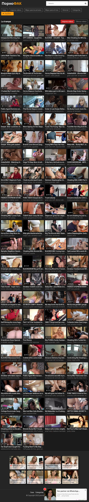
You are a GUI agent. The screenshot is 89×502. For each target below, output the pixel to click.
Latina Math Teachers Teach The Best (11, 56)
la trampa (14, 40)
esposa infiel (27, 40)
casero (3, 76)
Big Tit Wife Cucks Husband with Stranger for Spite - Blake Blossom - (55, 340)
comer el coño (56, 271)
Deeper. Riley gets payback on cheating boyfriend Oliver (11, 144)
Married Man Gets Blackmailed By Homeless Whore (33, 411)
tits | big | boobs (12, 253)
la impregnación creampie (40, 200)
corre (3, 324)
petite (47, 289)
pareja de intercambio (17, 307)
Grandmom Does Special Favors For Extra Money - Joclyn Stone (11, 340)
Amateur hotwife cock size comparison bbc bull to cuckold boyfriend (33, 287)
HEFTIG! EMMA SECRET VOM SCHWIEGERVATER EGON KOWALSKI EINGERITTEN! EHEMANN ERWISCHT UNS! (77, 411)
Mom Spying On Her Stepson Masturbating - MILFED (33, 127)
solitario (83, 200)
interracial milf (50, 360)
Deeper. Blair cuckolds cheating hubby (11, 127)
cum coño (13, 164)
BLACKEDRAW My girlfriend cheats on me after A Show (33, 269)
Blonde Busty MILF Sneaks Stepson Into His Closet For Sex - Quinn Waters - (33, 429)
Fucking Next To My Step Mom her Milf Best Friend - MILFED (33, 447)
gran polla (32, 378)
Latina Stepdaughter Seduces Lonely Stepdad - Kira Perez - (77, 233)
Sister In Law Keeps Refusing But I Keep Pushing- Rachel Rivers (55, 109)
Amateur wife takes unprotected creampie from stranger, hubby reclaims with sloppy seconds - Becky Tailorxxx (11, 376)
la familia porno (58, 111)
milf (68, 147)
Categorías (76, 10)
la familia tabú (64, 307)
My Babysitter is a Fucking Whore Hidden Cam (55, 411)
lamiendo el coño (58, 253)
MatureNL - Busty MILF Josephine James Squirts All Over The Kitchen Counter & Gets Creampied (77, 144)
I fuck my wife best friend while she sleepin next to (33, 180)
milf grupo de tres (29, 76)
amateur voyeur (29, 396)
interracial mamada (30, 271)
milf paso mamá (29, 164)
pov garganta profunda (75, 93)
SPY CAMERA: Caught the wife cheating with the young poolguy (33, 38)
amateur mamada (52, 307)
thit (29, 360)
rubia (3, 147)
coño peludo (55, 76)
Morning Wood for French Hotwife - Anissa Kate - (55, 269)
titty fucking (38, 431)
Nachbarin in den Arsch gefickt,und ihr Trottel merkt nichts (55, 56)
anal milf (36, 40)
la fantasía (77, 111)
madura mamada (73, 253)
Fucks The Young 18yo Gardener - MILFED (55, 127)
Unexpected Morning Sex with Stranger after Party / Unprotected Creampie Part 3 (11, 38)
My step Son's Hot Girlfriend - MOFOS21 (55, 304)
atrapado (57, 129)
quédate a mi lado (10, 93)
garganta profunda (35, 218)
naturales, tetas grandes (14, 289)
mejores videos (15, 10)
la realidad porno (62, 164)
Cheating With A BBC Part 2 (77, 180)
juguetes (35, 147)
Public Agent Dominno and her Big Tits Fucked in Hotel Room (11, 109)
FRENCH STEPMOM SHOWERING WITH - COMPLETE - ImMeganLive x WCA (11, 198)
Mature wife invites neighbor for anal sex (55, 429)
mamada (4, 271)
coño (58, 342)
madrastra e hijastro (16, 182)
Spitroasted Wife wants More (77, 251)
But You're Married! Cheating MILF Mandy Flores (77, 429)
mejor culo (27, 235)
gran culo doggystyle (37, 307)
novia (3, 289)
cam (11, 431)
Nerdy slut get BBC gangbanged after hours (77, 304)
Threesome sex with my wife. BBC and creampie (55, 376)
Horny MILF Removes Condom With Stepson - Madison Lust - (77, 376)
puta (46, 413)
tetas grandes (76, 147)
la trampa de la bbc (80, 182)
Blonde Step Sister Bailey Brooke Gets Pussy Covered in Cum (77, 91)
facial (25, 218)
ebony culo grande (62, 200)
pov (2, 93)
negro (3, 396)
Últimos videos (81, 21)
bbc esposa (27, 289)
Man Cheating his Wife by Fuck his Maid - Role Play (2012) (77, 38)
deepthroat (5, 164)
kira (74, 235)
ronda (9, 76)
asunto (10, 58)
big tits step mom (80, 378)
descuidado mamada (34, 111)
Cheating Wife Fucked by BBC (77, 340)
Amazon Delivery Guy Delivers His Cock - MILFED (55, 358)
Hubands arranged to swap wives (11, 304)
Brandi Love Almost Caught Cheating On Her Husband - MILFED (33, 144)
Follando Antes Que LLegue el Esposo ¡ (77, 322)
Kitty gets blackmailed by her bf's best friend (33, 233)
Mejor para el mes (51, 10)
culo (30, 58)
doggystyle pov (6, 111)
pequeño (48, 111)
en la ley (78, 413)
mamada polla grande (9, 360)
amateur (70, 271)
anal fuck (48, 431)
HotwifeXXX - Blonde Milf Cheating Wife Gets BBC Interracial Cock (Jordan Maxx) (77, 73)
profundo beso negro (13, 147)
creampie (48, 58)
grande (47, 271)
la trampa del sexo (74, 129)
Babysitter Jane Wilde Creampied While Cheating (55, 287)
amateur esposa (19, 111)
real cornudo (65, 378)
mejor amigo (27, 182)
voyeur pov (40, 164)
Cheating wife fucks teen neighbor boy (77, 56)
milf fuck (26, 253)
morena (70, 378)
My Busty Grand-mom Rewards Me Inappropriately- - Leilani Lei (77, 109)
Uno (9, 271)
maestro (4, 58)
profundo (16, 129)
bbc (55, 93)
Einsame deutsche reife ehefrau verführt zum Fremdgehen (77, 198)
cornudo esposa (62, 396)
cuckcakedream (76, 164)
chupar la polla (72, 307)
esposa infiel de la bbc (37, 324)
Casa (4, 10)
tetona (69, 111)
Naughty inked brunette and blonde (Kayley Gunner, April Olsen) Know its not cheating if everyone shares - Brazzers (33, 56)
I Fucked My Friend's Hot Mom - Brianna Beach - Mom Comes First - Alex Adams (11, 91)
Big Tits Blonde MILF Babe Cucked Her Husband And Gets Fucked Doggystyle (55, 233)
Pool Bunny (27, 340)
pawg (13, 218)
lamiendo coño (50, 396)
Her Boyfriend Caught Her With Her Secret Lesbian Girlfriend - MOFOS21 (11, 447)
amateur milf (6, 218)
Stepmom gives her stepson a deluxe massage (55, 216)
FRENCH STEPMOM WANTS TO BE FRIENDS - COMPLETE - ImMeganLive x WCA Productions (77, 287)
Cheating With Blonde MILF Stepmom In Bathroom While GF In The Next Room (33, 251)
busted (51, 413)
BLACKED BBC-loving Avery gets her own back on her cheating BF (55, 251)
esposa (70, 182)
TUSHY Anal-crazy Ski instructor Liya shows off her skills (33, 216)
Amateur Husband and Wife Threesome (77, 269)
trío (68, 164)
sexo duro (26, 200)
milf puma (27, 93)
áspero (47, 76)
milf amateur (6, 40)
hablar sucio (14, 200)
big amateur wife (41, 396)
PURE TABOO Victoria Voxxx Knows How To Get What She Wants (77, 393)
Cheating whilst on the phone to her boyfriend (11, 429)
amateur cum (36, 235)
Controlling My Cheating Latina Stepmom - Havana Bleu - (77, 358)
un (68, 218)
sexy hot (21, 449)
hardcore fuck (50, 164)
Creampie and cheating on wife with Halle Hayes (11, 269)
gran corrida (41, 449)
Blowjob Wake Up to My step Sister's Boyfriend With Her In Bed (11, 73)
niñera (52, 289)
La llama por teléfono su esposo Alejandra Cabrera (33, 393)
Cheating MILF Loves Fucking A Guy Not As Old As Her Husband (11, 216)
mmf (76, 271)
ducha (32, 253)
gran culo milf (72, 76)
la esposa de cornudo (53, 378)
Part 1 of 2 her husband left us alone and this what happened (33, 322)
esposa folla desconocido (10, 378)
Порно (8, 3)
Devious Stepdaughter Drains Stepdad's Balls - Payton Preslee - (55, 180)
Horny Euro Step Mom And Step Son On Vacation (11, 233)
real (68, 324)
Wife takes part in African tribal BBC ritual (55, 91)
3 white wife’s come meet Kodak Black (33, 358)
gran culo (40, 76)
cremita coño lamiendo (75, 396)
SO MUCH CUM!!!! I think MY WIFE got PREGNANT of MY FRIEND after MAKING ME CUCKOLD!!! (33, 304)
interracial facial (7, 129)
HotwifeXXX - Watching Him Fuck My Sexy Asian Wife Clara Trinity (11, 162)
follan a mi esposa (79, 342)
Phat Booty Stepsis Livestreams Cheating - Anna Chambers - (33, 109)
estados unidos (76, 324)
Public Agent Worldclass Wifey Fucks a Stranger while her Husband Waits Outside (33, 376)
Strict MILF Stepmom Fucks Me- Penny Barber (11, 180)
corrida (25, 58)
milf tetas (48, 235)
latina (25, 360)
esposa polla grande (52, 324)
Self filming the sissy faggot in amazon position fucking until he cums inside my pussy (11, 322)
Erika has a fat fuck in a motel (55, 162)
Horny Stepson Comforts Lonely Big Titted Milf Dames (33, 91)
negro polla (76, 360)
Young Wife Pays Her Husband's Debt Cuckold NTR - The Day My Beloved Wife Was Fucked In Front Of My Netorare (55, 144)
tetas (69, 360)
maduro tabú (58, 218)
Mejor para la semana (33, 10)
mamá (3, 253)
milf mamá (84, 58)
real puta (26, 307)
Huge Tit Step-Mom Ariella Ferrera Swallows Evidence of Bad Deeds (33, 162)
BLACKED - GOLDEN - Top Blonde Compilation (55, 38)
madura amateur (73, 200)
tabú (32, 129)
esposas (36, 342)
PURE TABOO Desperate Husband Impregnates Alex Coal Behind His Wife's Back (33, 198)
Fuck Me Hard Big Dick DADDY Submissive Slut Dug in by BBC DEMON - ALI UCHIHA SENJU (77, 127)
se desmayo (36, 289)
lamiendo (56, 235)
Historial (65, 10)
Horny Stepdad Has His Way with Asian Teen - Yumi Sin (55, 73)
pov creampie (6, 413)
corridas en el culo (76, 218)
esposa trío (85, 253)
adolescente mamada (9, 449)
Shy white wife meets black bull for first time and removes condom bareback (11, 393)
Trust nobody (50, 198)
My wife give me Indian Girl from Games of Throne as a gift (55, 393)
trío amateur (37, 182)
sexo (76, 40)
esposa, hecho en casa (13, 324)
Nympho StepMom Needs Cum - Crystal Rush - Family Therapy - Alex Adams (11, 251)
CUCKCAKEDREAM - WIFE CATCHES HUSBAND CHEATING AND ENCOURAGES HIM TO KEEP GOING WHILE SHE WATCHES (77, 162)
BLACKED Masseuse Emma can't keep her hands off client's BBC (11, 358)
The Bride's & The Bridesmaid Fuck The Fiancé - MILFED (33, 73)
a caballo (48, 253)
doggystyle (49, 93)
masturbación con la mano (55, 40)
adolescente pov (73, 58)
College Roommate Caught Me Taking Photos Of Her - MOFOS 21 (11, 411)
